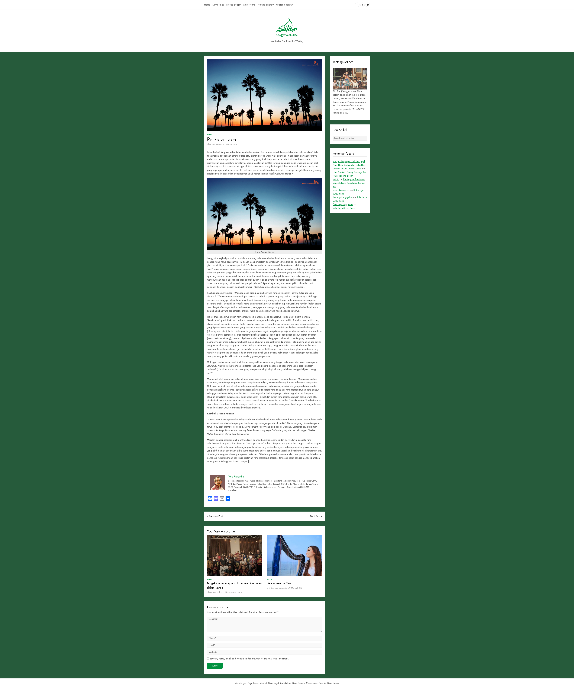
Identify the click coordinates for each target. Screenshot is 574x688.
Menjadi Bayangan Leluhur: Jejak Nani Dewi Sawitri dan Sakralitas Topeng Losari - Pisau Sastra (349, 165)
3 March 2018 (230, 144)
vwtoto (336, 179)
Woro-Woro (249, 4)
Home (207, 4)
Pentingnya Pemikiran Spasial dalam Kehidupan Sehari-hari (349, 183)
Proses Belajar (233, 4)
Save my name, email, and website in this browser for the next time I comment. (249, 658)
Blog (210, 134)
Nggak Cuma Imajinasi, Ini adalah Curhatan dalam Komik (234, 585)
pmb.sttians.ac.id (341, 190)
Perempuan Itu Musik (280, 583)
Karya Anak (218, 4)
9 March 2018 (295, 587)
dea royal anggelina (342, 197)
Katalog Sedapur (284, 4)
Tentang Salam (264, 4)
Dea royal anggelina (343, 204)
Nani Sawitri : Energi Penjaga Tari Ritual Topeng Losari (349, 173)
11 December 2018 (233, 592)
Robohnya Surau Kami (344, 208)
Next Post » (316, 516)
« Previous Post (215, 516)
